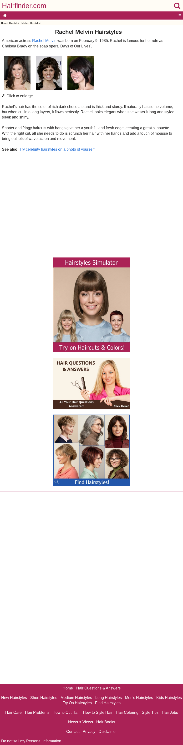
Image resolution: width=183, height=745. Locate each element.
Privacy (89, 732)
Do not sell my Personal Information (31, 741)
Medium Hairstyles (76, 698)
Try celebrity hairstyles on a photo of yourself (57, 149)
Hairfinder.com (24, 6)
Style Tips (150, 712)
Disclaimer (108, 732)
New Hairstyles (14, 698)
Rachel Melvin (44, 41)
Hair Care (13, 712)
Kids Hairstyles (169, 698)
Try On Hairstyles (77, 703)
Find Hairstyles (108, 703)
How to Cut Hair (66, 712)
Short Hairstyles (43, 698)
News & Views (80, 722)
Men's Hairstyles (139, 698)
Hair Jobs (170, 712)
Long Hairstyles (108, 698)
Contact (72, 732)
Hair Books (105, 722)
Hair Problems (37, 712)
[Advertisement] (88, 203)
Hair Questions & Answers (98, 688)
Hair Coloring (127, 712)
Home (4, 23)
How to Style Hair (97, 712)
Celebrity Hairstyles (30, 23)
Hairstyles (14, 23)
